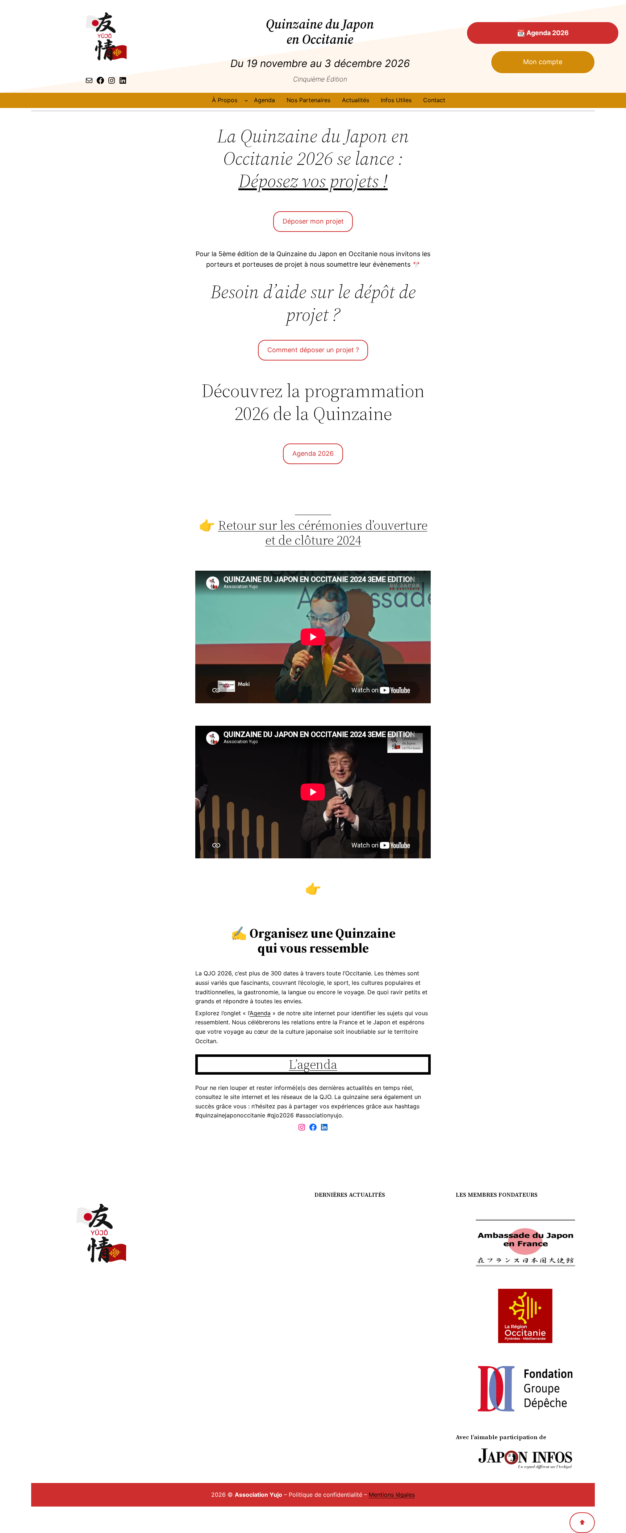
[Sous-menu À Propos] (246, 100)
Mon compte (542, 62)
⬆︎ (582, 1522)
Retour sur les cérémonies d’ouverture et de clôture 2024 (322, 532)
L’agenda (313, 1064)
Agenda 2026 (313, 453)
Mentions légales (392, 1494)
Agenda (260, 1013)
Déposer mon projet (313, 221)
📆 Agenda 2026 (543, 33)
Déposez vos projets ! (313, 180)
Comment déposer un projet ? (313, 350)
